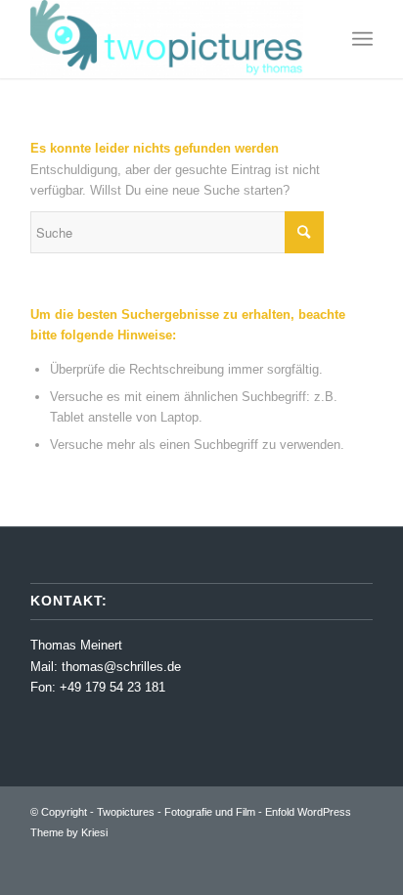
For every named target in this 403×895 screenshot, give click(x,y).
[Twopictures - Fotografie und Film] (167, 39)
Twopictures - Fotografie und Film (176, 812)
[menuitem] (362, 39)
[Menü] (362, 39)
